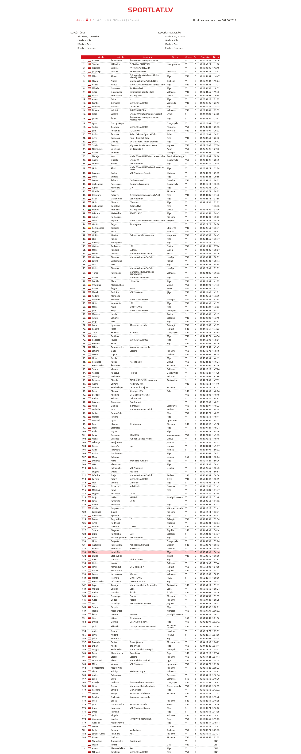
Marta (95, 577)
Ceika (113, 678)
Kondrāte (115, 552)
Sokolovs (115, 205)
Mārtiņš (96, 106)
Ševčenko (116, 365)
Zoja (94, 332)
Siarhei (95, 64)
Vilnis (94, 405)
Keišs (113, 310)
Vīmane (114, 369)
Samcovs (115, 138)
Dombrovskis (117, 704)
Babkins (115, 106)
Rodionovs (116, 246)
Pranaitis (115, 209)
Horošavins (116, 242)
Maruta (95, 526)
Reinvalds (115, 504)
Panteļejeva (116, 544)
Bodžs (114, 599)
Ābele (114, 76)
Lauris (95, 260)
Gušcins (115, 737)
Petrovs (115, 195)
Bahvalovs (116, 675)
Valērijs (95, 60)
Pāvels (95, 446)
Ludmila (96, 409)
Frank (95, 610)
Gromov (115, 127)
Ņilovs (114, 84)
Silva (94, 634)
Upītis (114, 420)
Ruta (94, 391)
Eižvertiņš (116, 486)
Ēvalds (95, 555)
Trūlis (114, 191)
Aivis (94, 336)
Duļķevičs (115, 697)
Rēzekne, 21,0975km (88, 36)
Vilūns (114, 660)
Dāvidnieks (116, 91)
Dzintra (96, 380)
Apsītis (114, 645)
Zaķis (113, 277)
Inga (94, 585)
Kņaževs (115, 372)
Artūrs (95, 99)
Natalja (95, 156)
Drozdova (116, 726)
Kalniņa (114, 671)
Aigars (95, 216)
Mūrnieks (115, 187)
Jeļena (95, 118)
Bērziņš (114, 67)
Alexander (97, 719)
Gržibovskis (116, 198)
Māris (95, 76)
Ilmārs (95, 413)
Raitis (95, 198)
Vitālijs (95, 235)
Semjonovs (116, 442)
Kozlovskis (116, 216)
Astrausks (116, 548)
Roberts (96, 339)
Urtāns (114, 497)
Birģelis (114, 715)
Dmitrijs (96, 376)
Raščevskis (116, 184)
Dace (94, 711)
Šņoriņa (115, 134)
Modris (95, 191)
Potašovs (115, 493)
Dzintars (96, 195)
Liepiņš (114, 141)
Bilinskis (115, 626)
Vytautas (96, 284)
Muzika (114, 235)
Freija (113, 475)
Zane (94, 708)
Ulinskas (115, 438)
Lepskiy (114, 719)
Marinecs (115, 295)
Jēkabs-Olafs (98, 733)
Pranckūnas (116, 95)
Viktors (95, 246)
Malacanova (117, 653)
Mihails (95, 88)
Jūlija (94, 638)
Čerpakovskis (117, 508)
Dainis (95, 180)
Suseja (114, 700)
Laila (94, 678)
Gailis (113, 350)
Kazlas (114, 361)
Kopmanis (116, 303)
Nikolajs (96, 442)
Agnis (95, 187)
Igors (94, 123)
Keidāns (115, 398)
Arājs (113, 306)
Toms (95, 272)
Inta (94, 482)
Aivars (95, 152)
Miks (94, 664)
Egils (94, 730)
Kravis (114, 563)
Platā (113, 328)
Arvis (94, 522)
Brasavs (115, 145)
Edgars (95, 231)
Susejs (114, 693)
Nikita (95, 347)
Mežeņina (116, 638)
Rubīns (114, 238)
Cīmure (114, 482)
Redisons (115, 130)
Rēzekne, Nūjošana (87, 48)
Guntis (95, 102)
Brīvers (114, 383)
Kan (113, 156)
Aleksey (96, 722)
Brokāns (115, 292)
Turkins (114, 71)
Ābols (114, 168)
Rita (94, 424)
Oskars (95, 387)
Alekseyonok (117, 722)
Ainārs (95, 317)
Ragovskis (116, 519)
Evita (94, 533)
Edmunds (96, 511)
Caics (113, 99)
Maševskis (116, 213)
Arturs (95, 504)
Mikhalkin (115, 64)
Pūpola (114, 220)
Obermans (116, 402)
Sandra (95, 328)
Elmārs (95, 350)
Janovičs (115, 446)
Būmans (115, 257)
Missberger (116, 610)
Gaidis (114, 511)
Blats (113, 281)
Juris (94, 130)
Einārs (95, 253)
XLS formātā (134, 20)
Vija (94, 618)
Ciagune (115, 530)
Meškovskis (116, 667)
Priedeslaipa (117, 387)
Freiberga (116, 596)
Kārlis (95, 268)
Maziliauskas (117, 284)
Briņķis (114, 588)
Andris (95, 159)
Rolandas (96, 361)
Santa (95, 369)
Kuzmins (115, 394)
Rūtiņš (114, 479)
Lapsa (114, 354)
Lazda (114, 314)
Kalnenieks (116, 468)
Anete (95, 596)
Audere (114, 634)
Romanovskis (117, 347)
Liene (94, 671)
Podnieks (115, 522)
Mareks (95, 292)
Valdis (95, 84)
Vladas (95, 438)
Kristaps (96, 67)
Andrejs (96, 242)
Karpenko (116, 708)
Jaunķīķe (115, 711)
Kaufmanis (116, 272)
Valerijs (95, 372)
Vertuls (114, 176)
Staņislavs (97, 741)
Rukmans (115, 733)
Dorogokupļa (117, 123)
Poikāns (115, 336)
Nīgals (114, 431)
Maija (94, 457)
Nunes (114, 80)
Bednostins (116, 649)
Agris (94, 138)
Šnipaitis (115, 227)
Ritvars (95, 110)
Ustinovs (115, 682)
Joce (113, 409)
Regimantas (98, 227)
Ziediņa (114, 585)
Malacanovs (117, 570)
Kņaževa (115, 332)
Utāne (114, 618)
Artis (94, 91)
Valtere (114, 113)
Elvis (94, 238)
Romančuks (116, 413)
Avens (114, 686)
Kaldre (114, 163)
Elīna (94, 552)
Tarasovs (115, 435)
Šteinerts (115, 427)
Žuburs (114, 180)
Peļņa (114, 224)
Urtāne (114, 614)
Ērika (94, 614)
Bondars (115, 152)
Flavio (95, 80)
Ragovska (116, 533)
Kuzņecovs (116, 574)
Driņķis (114, 621)
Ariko (113, 460)
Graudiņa (115, 603)
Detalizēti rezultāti (102, 20)
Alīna (94, 449)
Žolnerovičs (116, 60)
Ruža (113, 231)
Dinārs (95, 645)
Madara (96, 314)
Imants (95, 163)
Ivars (94, 176)
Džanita (96, 475)
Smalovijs (115, 752)
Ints (94, 264)
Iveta (94, 220)
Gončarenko (117, 453)
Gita (94, 464)
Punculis (115, 249)
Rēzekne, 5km (84, 44)
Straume (115, 299)
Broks (114, 173)
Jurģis (95, 497)
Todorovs (116, 376)
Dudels (114, 159)
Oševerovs (116, 581)
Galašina (115, 559)
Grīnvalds (115, 102)
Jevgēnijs (96, 71)
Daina (95, 726)
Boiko (114, 642)
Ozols (114, 358)
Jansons (115, 253)
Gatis (94, 486)
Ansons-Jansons (119, 537)
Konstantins (98, 365)
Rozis (113, 343)
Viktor (95, 127)
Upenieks (115, 148)
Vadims (95, 295)
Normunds (97, 148)
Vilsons (114, 664)
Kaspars (96, 689)
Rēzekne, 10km (85, 40)
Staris (114, 656)
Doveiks (115, 592)
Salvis (95, 145)
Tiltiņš (114, 744)
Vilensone (116, 464)
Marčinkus (116, 566)
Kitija (94, 113)
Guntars (96, 257)
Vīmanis (115, 317)
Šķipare (114, 391)
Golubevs (115, 88)
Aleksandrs (97, 184)
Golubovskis (117, 741)
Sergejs (96, 394)
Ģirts (94, 599)
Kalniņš (114, 110)
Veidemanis (116, 260)
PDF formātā (119, 20)
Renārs (95, 697)
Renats (95, 548)
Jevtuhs (114, 416)
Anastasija (97, 515)
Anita (94, 559)
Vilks (113, 264)
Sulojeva (115, 457)
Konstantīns (98, 667)
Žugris (114, 288)
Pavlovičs (115, 500)
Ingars (95, 744)
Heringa (115, 577)
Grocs (114, 631)
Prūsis (114, 339)
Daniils (95, 281)
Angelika (96, 544)
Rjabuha (115, 515)
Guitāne (115, 526)
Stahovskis (116, 555)
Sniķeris (115, 541)
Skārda (114, 380)
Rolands (96, 642)
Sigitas (95, 209)
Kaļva (113, 489)
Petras (95, 95)
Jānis (94, 141)
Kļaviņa (114, 424)
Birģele (114, 607)
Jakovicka (115, 449)
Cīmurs (114, 202)
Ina (93, 603)
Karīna (95, 453)
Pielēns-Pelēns (118, 748)
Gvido (95, 354)
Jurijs (94, 321)
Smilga (114, 689)
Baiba (95, 134)
